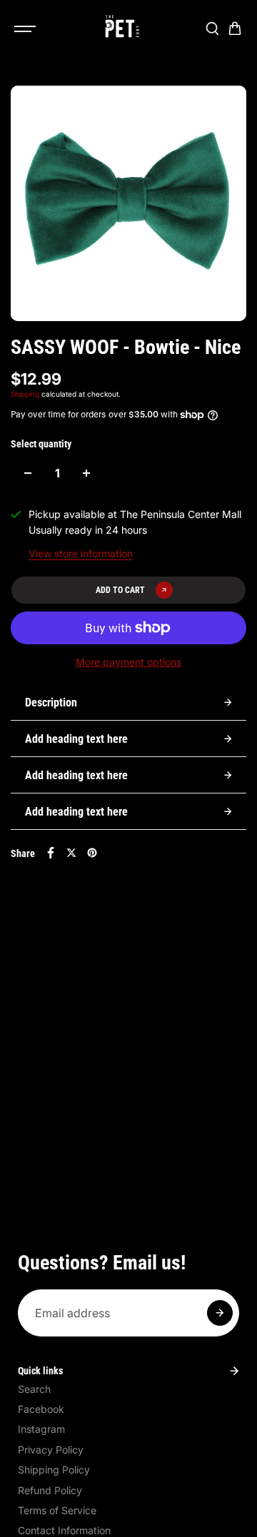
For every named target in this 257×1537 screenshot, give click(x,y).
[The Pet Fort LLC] (121, 28)
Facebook (41, 1409)
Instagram (41, 1429)
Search (34, 1389)
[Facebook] (50, 852)
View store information (81, 553)
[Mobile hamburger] (26, 28)
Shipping (25, 394)
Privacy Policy (51, 1450)
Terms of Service (57, 1510)
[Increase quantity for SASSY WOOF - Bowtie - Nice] (86, 473)
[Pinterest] (92, 852)
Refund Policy (50, 1490)
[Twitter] (71, 852)
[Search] (212, 28)
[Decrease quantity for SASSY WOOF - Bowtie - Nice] (28, 473)
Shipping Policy (54, 1470)
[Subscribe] (220, 1313)
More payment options (128, 662)
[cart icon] (234, 28)
